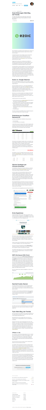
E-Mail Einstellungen (15, 394)
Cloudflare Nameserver (25, 100)
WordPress (27, 86)
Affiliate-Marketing (15, 329)
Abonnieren (26, 5)
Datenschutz (14, 399)
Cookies (13, 401)
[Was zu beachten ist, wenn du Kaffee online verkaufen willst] (23, 377)
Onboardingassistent (18, 153)
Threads (24, 398)
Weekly (17, 5)
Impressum (13, 398)
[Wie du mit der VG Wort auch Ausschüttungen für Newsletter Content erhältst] (23, 384)
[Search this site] (22, 5)
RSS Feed (24, 399)
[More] (21, 5)
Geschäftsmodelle (19, 11)
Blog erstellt (23, 58)
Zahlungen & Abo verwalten (16, 395)
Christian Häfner (15, 20)
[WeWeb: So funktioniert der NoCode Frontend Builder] (23, 382)
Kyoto (30, 407)
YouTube (24, 395)
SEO (25, 106)
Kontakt (24, 394)
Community (13, 5)
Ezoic (14, 69)
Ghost (27, 407)
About (19, 5)
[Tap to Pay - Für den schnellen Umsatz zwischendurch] (23, 379)
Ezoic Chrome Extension (23, 169)
